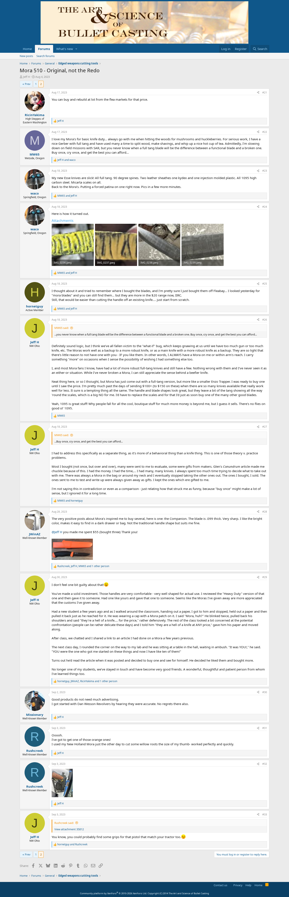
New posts (26, 56)
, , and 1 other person (83, 566)
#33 (264, 814)
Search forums (45, 56)
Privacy (237, 885)
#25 (264, 283)
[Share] (258, 92)
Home (27, 49)
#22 (264, 132)
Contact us (220, 885)
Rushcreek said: (64, 823)
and (66, 160)
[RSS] (266, 885)
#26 (264, 319)
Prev (27, 84)
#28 (264, 511)
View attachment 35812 (69, 829)
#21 (264, 92)
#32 (264, 764)
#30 (264, 692)
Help (248, 885)
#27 (264, 426)
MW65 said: (61, 328)
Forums (44, 49)
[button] (76, 49)
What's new (64, 49)
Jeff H (26, 77)
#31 (264, 728)
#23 (264, 170)
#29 (264, 577)
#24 (264, 207)
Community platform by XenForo (113, 893)
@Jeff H (57, 532)
